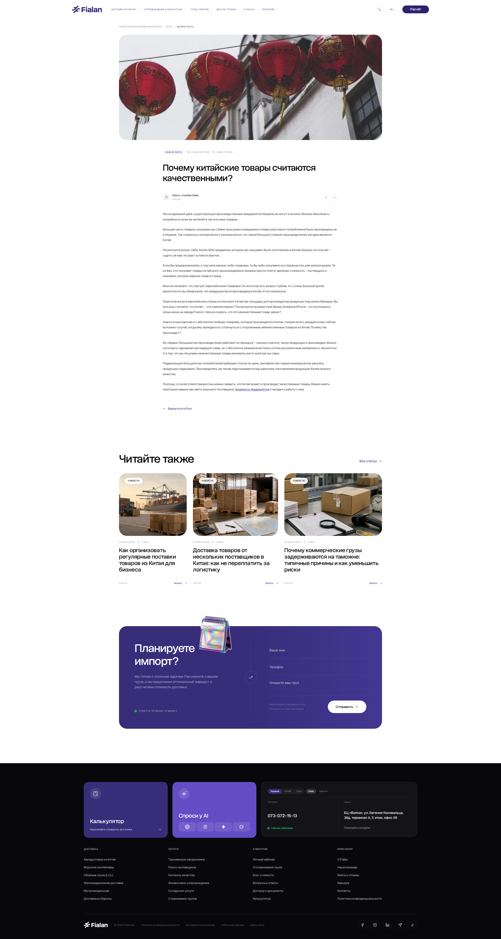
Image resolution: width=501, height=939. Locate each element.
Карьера (343, 883)
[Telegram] (400, 925)
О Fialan (248, 9)
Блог (169, 26)
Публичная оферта (232, 925)
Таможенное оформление (186, 859)
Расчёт (415, 9)
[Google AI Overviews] (223, 827)
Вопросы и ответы (265, 883)
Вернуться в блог (180, 408)
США (299, 791)
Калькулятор (262, 899)
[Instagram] (375, 925)
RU (391, 9)
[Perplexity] (205, 827)
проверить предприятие (252, 389)
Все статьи (368, 461)
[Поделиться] (326, 197)
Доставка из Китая (123, 9)
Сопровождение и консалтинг (163, 9)
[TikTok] (412, 925)
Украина (274, 791)
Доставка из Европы (98, 899)
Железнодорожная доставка (103, 883)
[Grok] (241, 827)
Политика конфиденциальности (359, 899)
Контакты (343, 891)
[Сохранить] (334, 197)
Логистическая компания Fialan (140, 26)
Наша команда (347, 867)
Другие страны (226, 9)
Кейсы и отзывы (348, 875)
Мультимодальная (96, 891)
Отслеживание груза (267, 867)
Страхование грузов (182, 899)
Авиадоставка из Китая (100, 859)
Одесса (323, 791)
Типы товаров (200, 9)
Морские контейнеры (99, 867)
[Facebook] (362, 925)
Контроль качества (181, 875)
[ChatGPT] (187, 827)
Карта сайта (257, 925)
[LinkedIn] (387, 925)
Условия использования (200, 925)
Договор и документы (268, 891)
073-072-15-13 (282, 816)
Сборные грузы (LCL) (98, 875)
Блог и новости (263, 875)
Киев (311, 791)
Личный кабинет (264, 859)
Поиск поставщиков (182, 867)
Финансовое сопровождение (188, 883)
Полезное (268, 9)
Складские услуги (181, 891)
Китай (288, 791)
